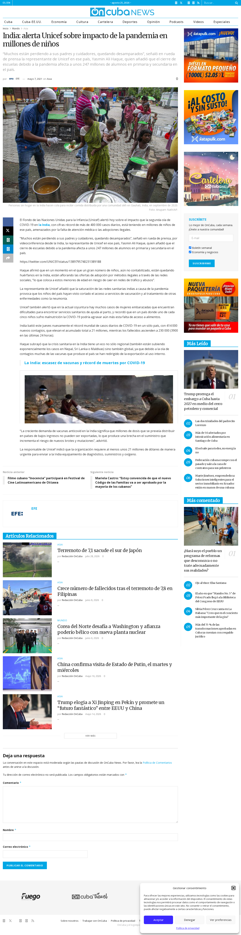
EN (8, 2)
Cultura (82, 22)
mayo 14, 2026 (93, 714)
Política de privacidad (187, 928)
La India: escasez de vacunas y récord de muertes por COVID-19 (84, 362)
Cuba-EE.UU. (32, 22)
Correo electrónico (17, 846)
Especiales (222, 22)
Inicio (5, 28)
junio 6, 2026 (92, 638)
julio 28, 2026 (92, 556)
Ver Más (90, 735)
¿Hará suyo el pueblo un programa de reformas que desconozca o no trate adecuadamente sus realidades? (203, 561)
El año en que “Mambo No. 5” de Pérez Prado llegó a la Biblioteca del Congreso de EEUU (215, 597)
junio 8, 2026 (92, 600)
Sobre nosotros (70, 920)
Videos (198, 22)
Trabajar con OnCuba (94, 920)
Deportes (130, 22)
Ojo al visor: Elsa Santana (210, 583)
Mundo (16, 28)
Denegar (189, 920)
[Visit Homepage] (108, 12)
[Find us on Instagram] (189, 3)
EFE (18, 78)
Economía (59, 22)
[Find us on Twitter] (181, 3)
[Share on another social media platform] (8, 258)
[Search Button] (235, 3)
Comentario (12, 783)
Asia (26, 28)
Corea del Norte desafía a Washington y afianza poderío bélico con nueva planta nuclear (108, 629)
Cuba (8, 22)
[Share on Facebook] (8, 221)
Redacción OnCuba (72, 556)
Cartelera (105, 22)
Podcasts (176, 22)
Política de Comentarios (157, 762)
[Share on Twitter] (8, 230)
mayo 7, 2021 (34, 79)
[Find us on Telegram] (193, 3)
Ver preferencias (221, 920)
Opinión (153, 22)
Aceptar (158, 920)
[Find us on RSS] (198, 3)
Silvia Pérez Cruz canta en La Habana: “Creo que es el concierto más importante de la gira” (216, 613)
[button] (233, 888)
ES (4, 2)
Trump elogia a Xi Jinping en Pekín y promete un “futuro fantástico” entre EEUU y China (110, 705)
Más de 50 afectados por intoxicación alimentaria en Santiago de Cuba (212, 436)
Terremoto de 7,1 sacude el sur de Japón (99, 550)
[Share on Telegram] (8, 249)
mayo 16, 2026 (93, 676)
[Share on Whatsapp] (8, 240)
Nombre (9, 830)
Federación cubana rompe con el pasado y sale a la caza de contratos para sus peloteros (216, 464)
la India (44, 225)
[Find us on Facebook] (176, 3)
